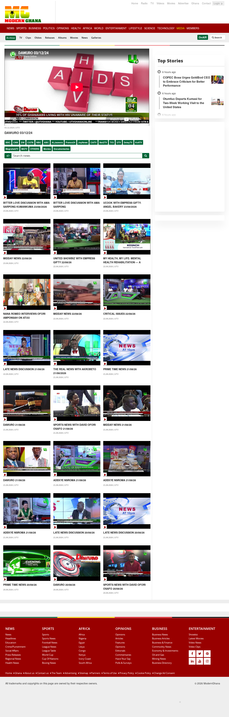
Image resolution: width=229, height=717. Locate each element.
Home (134, 3)
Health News (12, 662)
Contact (206, 3)
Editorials (120, 650)
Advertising (70, 673)
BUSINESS (35, 28)
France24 (70, 142)
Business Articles (161, 638)
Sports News (48, 638)
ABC (46, 142)
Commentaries (123, 654)
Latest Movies (196, 638)
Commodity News (161, 646)
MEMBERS (193, 28)
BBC (8, 142)
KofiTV (138, 142)
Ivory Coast (85, 658)
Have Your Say (123, 658)
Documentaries (61, 148)
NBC (38, 142)
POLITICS (49, 28)
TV (152, 3)
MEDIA (180, 28)
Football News (49, 642)
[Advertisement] (113, 708)
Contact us (43, 673)
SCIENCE (149, 28)
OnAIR (203, 37)
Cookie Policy (143, 673)
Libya (81, 646)
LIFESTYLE (135, 28)
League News (49, 646)
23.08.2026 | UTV (10, 211)
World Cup (47, 654)
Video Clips (194, 646)
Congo (82, 650)
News (85, 37)
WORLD (98, 28)
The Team (56, 673)
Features (120, 642)
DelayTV (128, 142)
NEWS (10, 28)
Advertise (183, 3)
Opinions (120, 634)
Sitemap (83, 673)
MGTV (24, 148)
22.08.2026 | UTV (61, 266)
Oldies (38, 37)
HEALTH (76, 28)
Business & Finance (162, 642)
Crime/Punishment (15, 646)
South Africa (85, 662)
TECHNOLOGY (165, 28)
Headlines (10, 638)
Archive (10, 37)
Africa (82, 634)
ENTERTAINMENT (116, 28)
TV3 (112, 142)
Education (10, 642)
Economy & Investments (165, 650)
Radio (144, 3)
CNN (15, 142)
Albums (62, 37)
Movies (171, 3)
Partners (95, 673)
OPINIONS (63, 28)
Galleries (96, 37)
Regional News (13, 658)
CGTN (30, 142)
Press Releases (13, 654)
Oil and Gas (158, 654)
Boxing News (49, 662)
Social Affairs (12, 650)
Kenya (82, 654)
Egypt (82, 642)
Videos (160, 3)
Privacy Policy (126, 673)
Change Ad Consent (164, 673)
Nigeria (82, 638)
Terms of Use (110, 673)
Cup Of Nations (50, 658)
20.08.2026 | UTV (10, 590)
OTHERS (34, 148)
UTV (119, 142)
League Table (49, 650)
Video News (195, 642)
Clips (28, 37)
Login (217, 3)
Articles (119, 638)
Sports (45, 634)
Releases (50, 37)
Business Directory (162, 662)
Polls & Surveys (123, 662)
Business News (160, 634)
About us (29, 673)
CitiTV (94, 142)
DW (23, 142)
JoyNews (83, 142)
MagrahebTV (12, 148)
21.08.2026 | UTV (61, 377)
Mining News (159, 658)
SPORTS (21, 28)
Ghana (195, 3)
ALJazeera (57, 142)
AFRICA (87, 28)
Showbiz (193, 634)
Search (218, 37)
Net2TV (103, 142)
